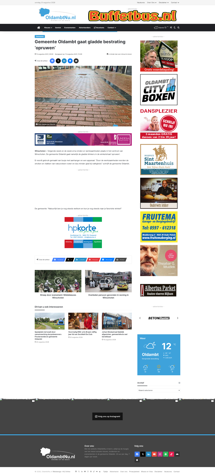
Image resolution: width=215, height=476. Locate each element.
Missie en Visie (147, 472)
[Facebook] (52, 60)
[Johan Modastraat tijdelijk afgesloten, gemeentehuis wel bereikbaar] (117, 321)
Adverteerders (84, 28)
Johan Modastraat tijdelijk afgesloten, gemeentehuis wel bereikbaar (114, 334)
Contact (174, 2)
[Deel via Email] (76, 60)
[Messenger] (70, 60)
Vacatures (141, 2)
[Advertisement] (83, 188)
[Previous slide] (140, 318)
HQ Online (66, 472)
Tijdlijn (105, 472)
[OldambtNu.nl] (58, 14)
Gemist (58, 28)
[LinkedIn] (64, 60)
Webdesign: (57, 472)
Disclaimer (163, 2)
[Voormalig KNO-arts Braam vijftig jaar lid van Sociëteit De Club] (83, 321)
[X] (58, 60)
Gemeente (40, 36)
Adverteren (114, 472)
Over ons (151, 2)
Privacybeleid (134, 472)
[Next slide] (178, 318)
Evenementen (69, 28)
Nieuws (47, 28)
